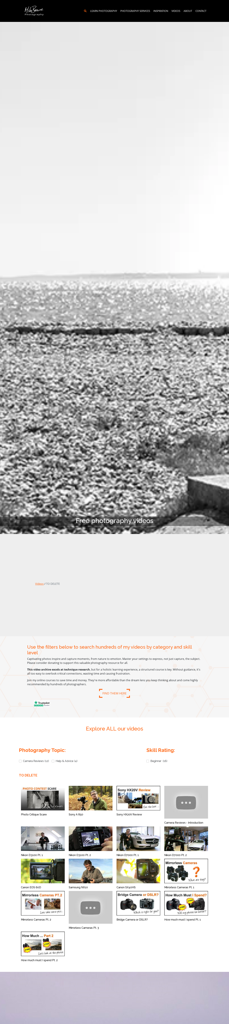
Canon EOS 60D (31, 887)
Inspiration (160, 11)
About (188, 11)
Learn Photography (103, 11)
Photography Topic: (42, 750)
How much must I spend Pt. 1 (182, 919)
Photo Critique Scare (34, 814)
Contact (200, 11)
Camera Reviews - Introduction (183, 822)
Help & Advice (66, 761)
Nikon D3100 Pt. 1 (32, 855)
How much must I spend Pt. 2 (39, 960)
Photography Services (135, 11)
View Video (43, 798)
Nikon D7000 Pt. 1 (128, 855)
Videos (175, 11)
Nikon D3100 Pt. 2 (80, 855)
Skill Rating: (160, 750)
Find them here (114, 693)
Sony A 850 (76, 814)
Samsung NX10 (78, 887)
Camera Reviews (36, 761)
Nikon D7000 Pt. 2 (175, 855)
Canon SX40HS (126, 887)
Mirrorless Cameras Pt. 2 (36, 919)
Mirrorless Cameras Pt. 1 (179, 887)
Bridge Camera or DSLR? (132, 919)
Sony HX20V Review (129, 814)
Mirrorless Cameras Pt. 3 (84, 927)
